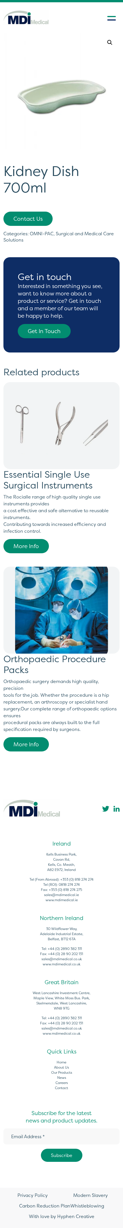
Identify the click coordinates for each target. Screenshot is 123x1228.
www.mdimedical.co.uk (61, 964)
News (61, 1077)
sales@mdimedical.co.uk (61, 959)
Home (61, 1062)
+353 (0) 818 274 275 (65, 889)
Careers (61, 1082)
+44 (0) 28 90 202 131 (65, 953)
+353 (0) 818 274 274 (77, 879)
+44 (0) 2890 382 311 (65, 948)
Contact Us (28, 218)
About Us (61, 1067)
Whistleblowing (87, 1206)
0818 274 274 (69, 884)
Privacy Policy (32, 1195)
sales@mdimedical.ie (61, 894)
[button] (110, 42)
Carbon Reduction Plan (44, 1206)
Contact (61, 1087)
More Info (26, 546)
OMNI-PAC (41, 233)
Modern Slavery (90, 1195)
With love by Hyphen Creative (61, 1216)
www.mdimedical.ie (61, 899)
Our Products (61, 1072)
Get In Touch (44, 331)
